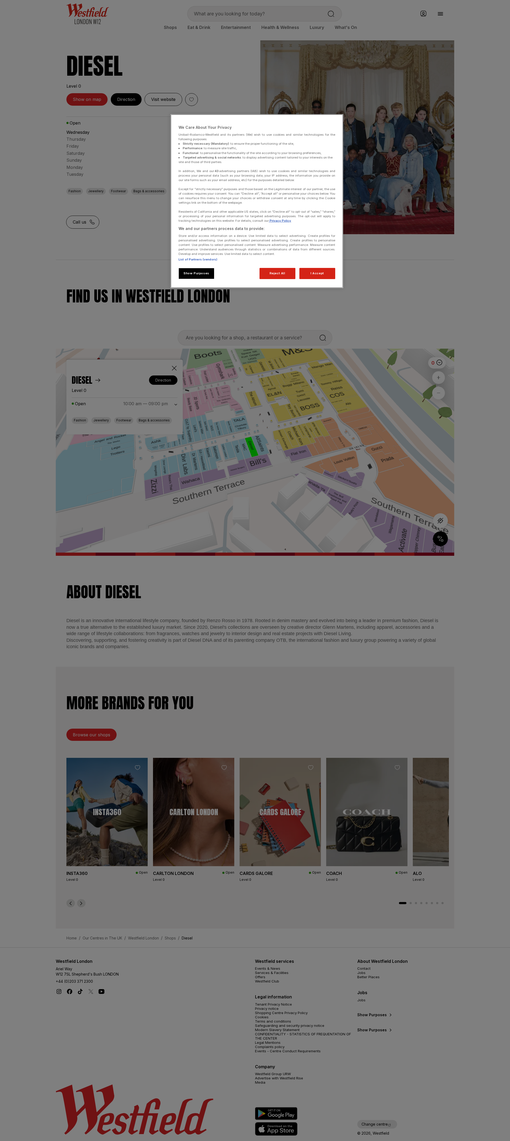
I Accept (317, 273)
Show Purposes (196, 273)
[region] (257, 201)
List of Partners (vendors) (197, 259)
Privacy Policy (280, 221)
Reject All (277, 273)
